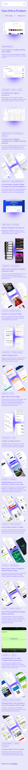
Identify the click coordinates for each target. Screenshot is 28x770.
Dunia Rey (5, 4)
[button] (14, 53)
